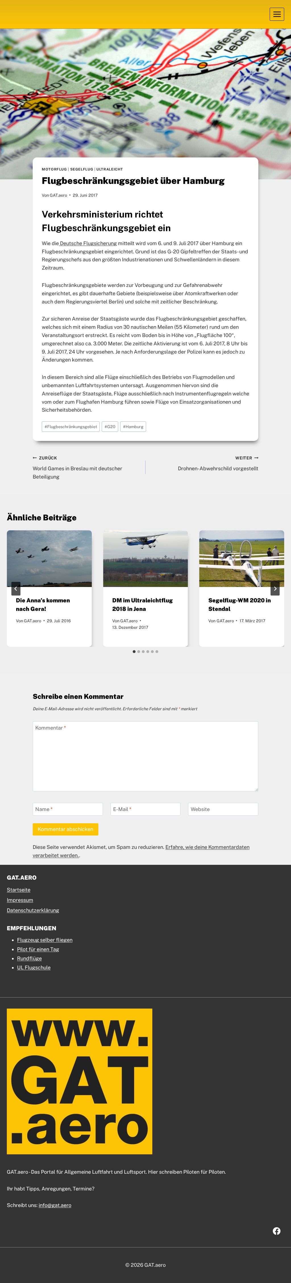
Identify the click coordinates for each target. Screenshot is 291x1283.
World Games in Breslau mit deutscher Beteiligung (77, 467)
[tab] (134, 651)
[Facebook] (276, 1231)
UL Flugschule (34, 967)
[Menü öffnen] (277, 14)
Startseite (18, 890)
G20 (110, 426)
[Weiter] (275, 589)
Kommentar (50, 728)
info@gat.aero (55, 1205)
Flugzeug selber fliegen (44, 940)
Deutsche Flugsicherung (88, 243)
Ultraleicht (109, 169)
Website (200, 809)
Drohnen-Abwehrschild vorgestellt (218, 463)
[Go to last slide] (15, 589)
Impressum (20, 900)
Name (44, 809)
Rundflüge (29, 958)
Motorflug (54, 169)
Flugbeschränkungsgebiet (71, 426)
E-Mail (122, 809)
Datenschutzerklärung (33, 910)
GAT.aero (58, 195)
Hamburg (133, 426)
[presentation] (49, 558)
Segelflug (81, 169)
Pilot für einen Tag (38, 949)
